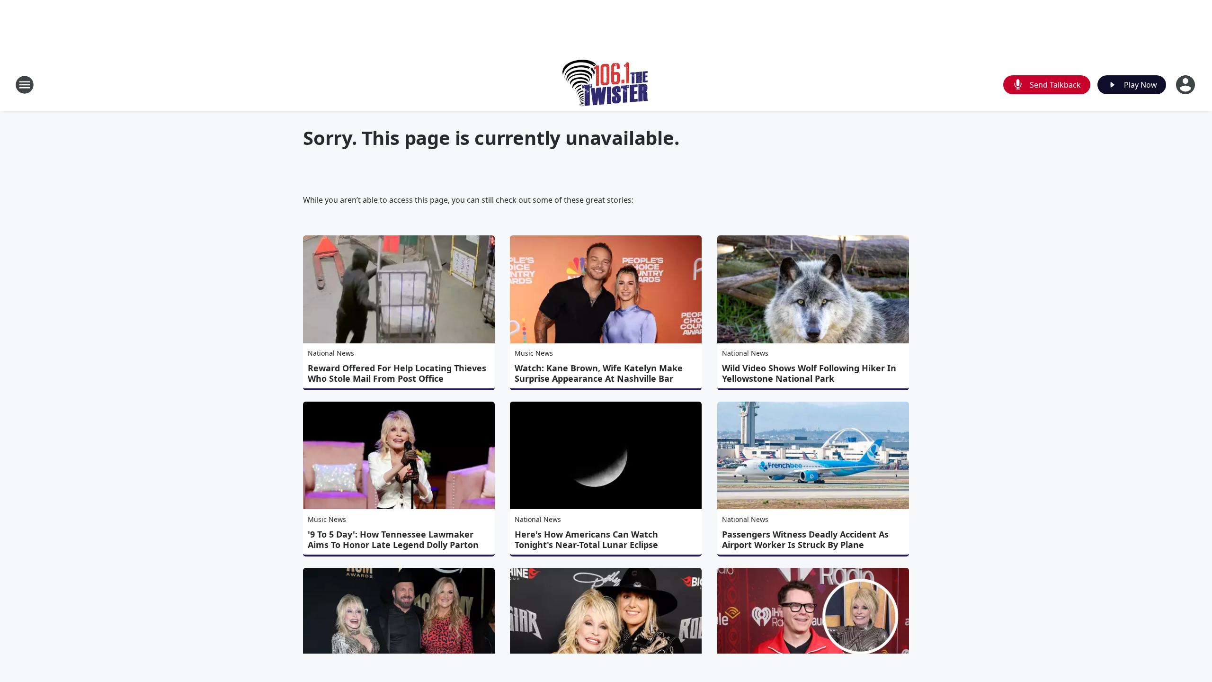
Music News (534, 353)
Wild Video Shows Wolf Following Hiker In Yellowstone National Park (809, 373)
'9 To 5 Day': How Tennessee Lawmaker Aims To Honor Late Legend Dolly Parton (393, 539)
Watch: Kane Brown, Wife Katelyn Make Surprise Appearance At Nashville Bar (599, 373)
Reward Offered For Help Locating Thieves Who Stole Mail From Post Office (397, 373)
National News (331, 353)
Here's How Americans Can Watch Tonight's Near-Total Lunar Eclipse (586, 539)
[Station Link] (606, 84)
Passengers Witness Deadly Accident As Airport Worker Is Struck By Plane (805, 539)
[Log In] (1186, 84)
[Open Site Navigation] (24, 84)
